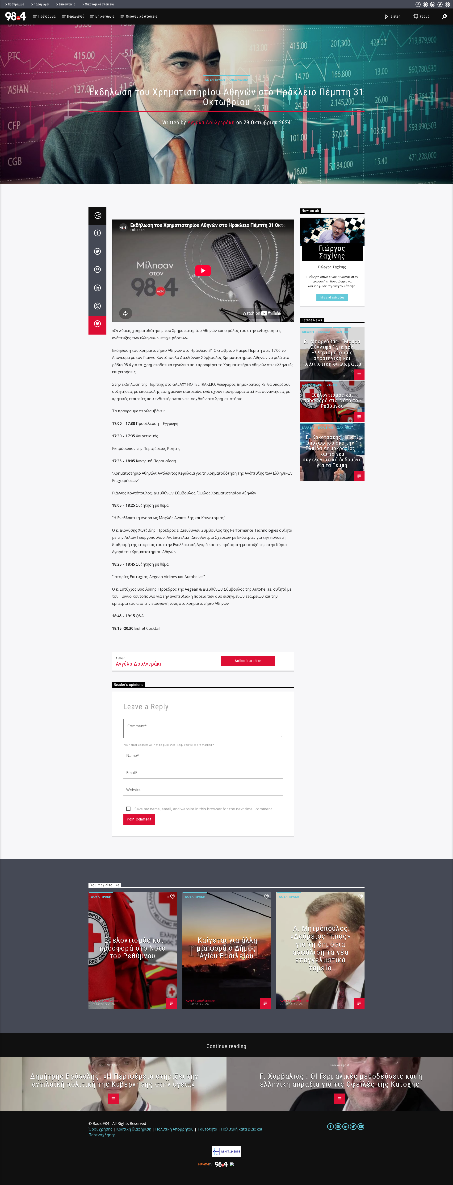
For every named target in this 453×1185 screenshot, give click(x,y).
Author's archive (248, 661)
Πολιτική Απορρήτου (174, 1129)
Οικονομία (238, 80)
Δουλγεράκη (215, 80)
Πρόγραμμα (16, 4)
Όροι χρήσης (100, 1129)
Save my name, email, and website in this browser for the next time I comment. (203, 809)
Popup (424, 16)
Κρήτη (332, 385)
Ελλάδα (324, 332)
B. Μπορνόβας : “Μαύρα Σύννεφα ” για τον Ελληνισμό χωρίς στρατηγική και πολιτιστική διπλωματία (332, 352)
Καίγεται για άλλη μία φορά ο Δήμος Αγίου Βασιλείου (227, 948)
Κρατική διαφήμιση (133, 1129)
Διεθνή (308, 332)
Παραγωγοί (41, 4)
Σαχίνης (344, 427)
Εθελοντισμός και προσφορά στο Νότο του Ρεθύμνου (332, 401)
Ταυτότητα (207, 1129)
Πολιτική (342, 332)
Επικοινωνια (67, 4)
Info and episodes (332, 297)
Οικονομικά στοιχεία (99, 4)
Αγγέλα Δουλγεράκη (211, 122)
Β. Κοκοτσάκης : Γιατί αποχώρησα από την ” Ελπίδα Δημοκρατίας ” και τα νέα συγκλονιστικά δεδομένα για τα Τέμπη (332, 451)
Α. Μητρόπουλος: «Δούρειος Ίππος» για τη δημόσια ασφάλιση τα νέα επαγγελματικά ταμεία (320, 948)
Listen (395, 16)
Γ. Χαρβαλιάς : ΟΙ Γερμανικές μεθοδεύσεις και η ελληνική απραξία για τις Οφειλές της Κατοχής (341, 1080)
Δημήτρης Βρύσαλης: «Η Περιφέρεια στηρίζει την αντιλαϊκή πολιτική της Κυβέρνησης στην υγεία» (114, 1080)
